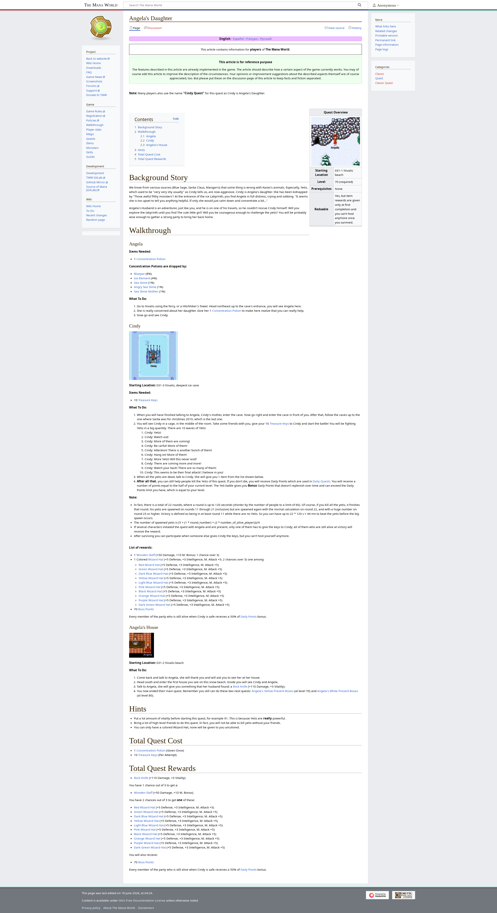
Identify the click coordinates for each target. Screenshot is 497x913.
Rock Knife (240, 686)
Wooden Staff (145, 555)
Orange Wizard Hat (152, 596)
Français (252, 39)
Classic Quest (384, 83)
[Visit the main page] (101, 27)
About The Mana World (119, 908)
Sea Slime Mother (146, 291)
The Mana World (100, 5)
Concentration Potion (150, 259)
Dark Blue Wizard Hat (153, 573)
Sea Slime (140, 283)
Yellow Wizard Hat (151, 578)
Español (238, 39)
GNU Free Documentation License (142, 900)
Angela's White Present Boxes (337, 691)
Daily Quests (321, 481)
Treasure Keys (147, 400)
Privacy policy (91, 908)
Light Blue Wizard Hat (153, 582)
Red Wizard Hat (149, 565)
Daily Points (249, 616)
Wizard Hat (155, 559)
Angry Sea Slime (145, 287)
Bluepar (139, 274)
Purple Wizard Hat (151, 600)
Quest (379, 78)
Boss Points (146, 609)
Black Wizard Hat (150, 591)
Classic (379, 74)
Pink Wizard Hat (149, 587)
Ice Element (142, 278)
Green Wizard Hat (151, 569)
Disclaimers (146, 908)
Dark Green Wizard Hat (154, 605)
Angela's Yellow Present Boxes (272, 691)
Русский (266, 39)
